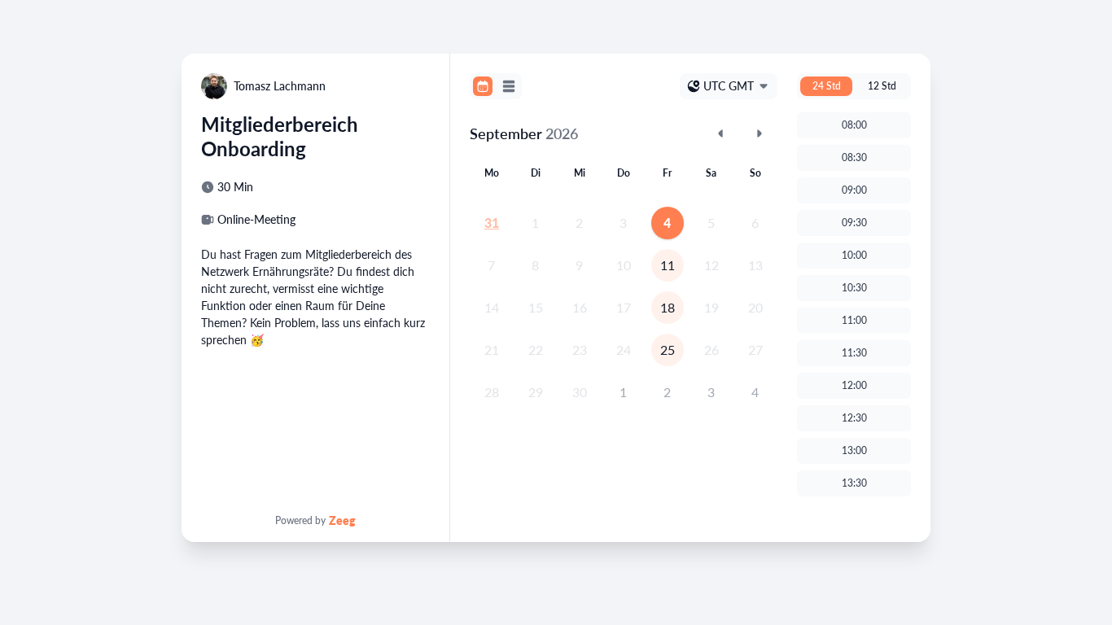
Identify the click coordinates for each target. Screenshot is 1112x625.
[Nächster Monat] (759, 133)
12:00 (854, 385)
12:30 (854, 418)
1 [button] (623, 392)
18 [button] (667, 307)
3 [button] (711, 392)
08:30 (854, 157)
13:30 (854, 483)
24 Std (826, 86)
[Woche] (509, 86)
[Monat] (483, 86)
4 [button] (667, 222)
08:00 (854, 125)
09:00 (854, 190)
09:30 (854, 222)
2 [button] (667, 392)
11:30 (854, 353)
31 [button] (491, 222)
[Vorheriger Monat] (720, 133)
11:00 (854, 320)
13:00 (854, 450)
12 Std (882, 86)
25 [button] (667, 349)
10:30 (854, 288)
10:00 (854, 255)
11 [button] (667, 265)
